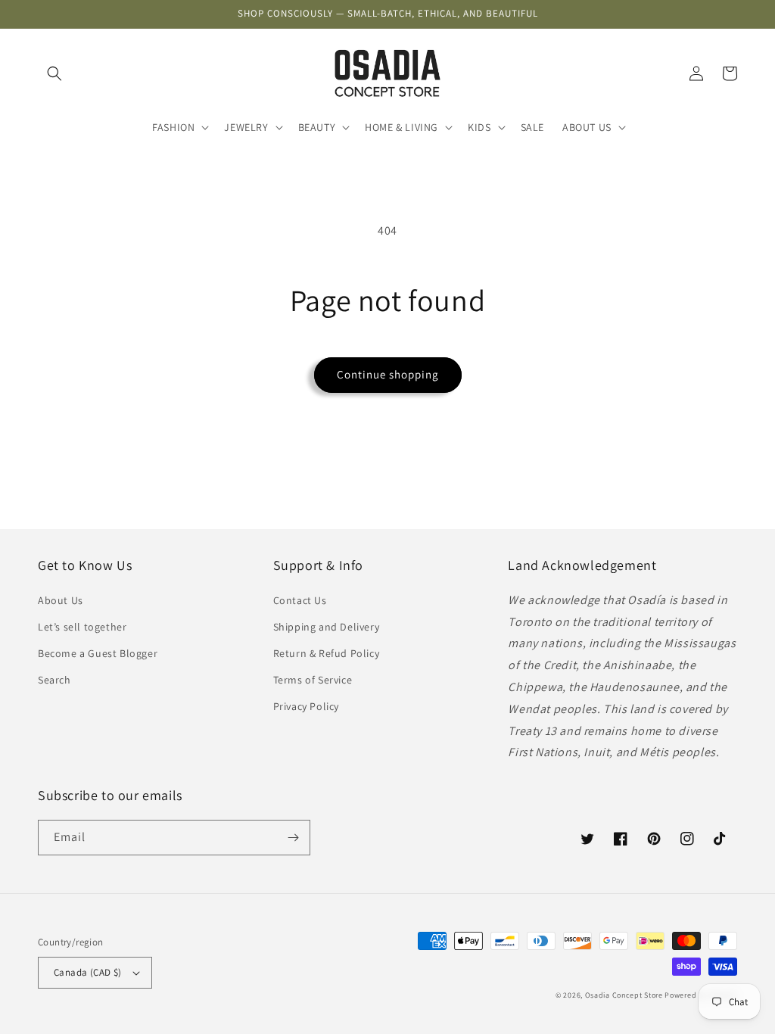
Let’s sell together (82, 627)
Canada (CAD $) (88, 972)
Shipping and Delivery (326, 627)
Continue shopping (388, 374)
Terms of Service (313, 680)
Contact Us (300, 600)
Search (54, 680)
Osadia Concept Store (624, 995)
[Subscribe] (293, 837)
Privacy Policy (306, 706)
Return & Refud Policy (326, 653)
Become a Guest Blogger (97, 653)
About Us (60, 600)
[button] (54, 73)
